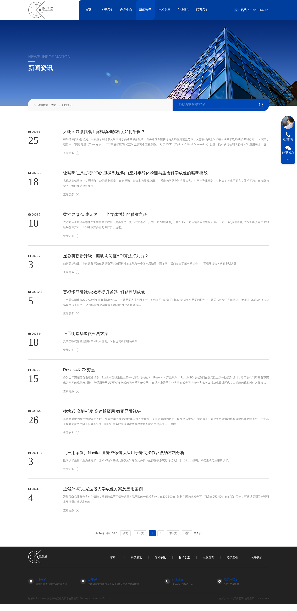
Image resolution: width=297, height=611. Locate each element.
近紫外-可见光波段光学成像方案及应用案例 (103, 489)
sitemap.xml (262, 598)
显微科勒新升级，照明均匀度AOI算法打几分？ (106, 256)
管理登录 (249, 598)
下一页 (173, 533)
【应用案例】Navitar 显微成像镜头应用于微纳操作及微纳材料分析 (123, 452)
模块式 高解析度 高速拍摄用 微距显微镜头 (102, 411)
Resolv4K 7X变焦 (79, 369)
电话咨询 (288, 139)
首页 (88, 10)
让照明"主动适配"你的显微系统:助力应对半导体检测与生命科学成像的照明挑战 (135, 173)
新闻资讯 (145, 10)
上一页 (140, 533)
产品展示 (136, 557)
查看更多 (68, 153)
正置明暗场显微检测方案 (85, 333)
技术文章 (164, 10)
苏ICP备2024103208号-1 (93, 598)
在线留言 (183, 10)
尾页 (187, 533)
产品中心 (126, 10)
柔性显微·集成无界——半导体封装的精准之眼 (105, 214)
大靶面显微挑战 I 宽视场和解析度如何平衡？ (104, 131)
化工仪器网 (237, 598)
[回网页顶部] (288, 159)
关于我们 (107, 10)
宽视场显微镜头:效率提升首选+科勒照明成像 (104, 292)
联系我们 (202, 10)
